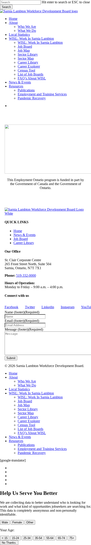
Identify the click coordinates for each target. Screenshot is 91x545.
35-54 (38, 538)
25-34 (26, 538)
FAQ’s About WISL (32, 433)
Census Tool (26, 425)
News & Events (24, 235)
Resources (16, 441)
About (13, 377)
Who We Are (27, 381)
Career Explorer (29, 421)
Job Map (24, 405)
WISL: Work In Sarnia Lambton (31, 393)
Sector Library (28, 409)
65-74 (61, 538)
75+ (71, 538)
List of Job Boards (30, 429)
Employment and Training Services (42, 449)
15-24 (15, 538)
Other (29, 522)
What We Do (27, 385)
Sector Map (26, 413)
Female (17, 522)
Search (6, 7)
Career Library (23, 243)
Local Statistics (19, 389)
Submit (10, 358)
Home (17, 231)
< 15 (5, 538)
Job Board (20, 239)
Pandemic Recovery (32, 453)
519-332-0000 (26, 275)
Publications (26, 445)
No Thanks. (9, 542)
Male (5, 522)
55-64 (49, 538)
